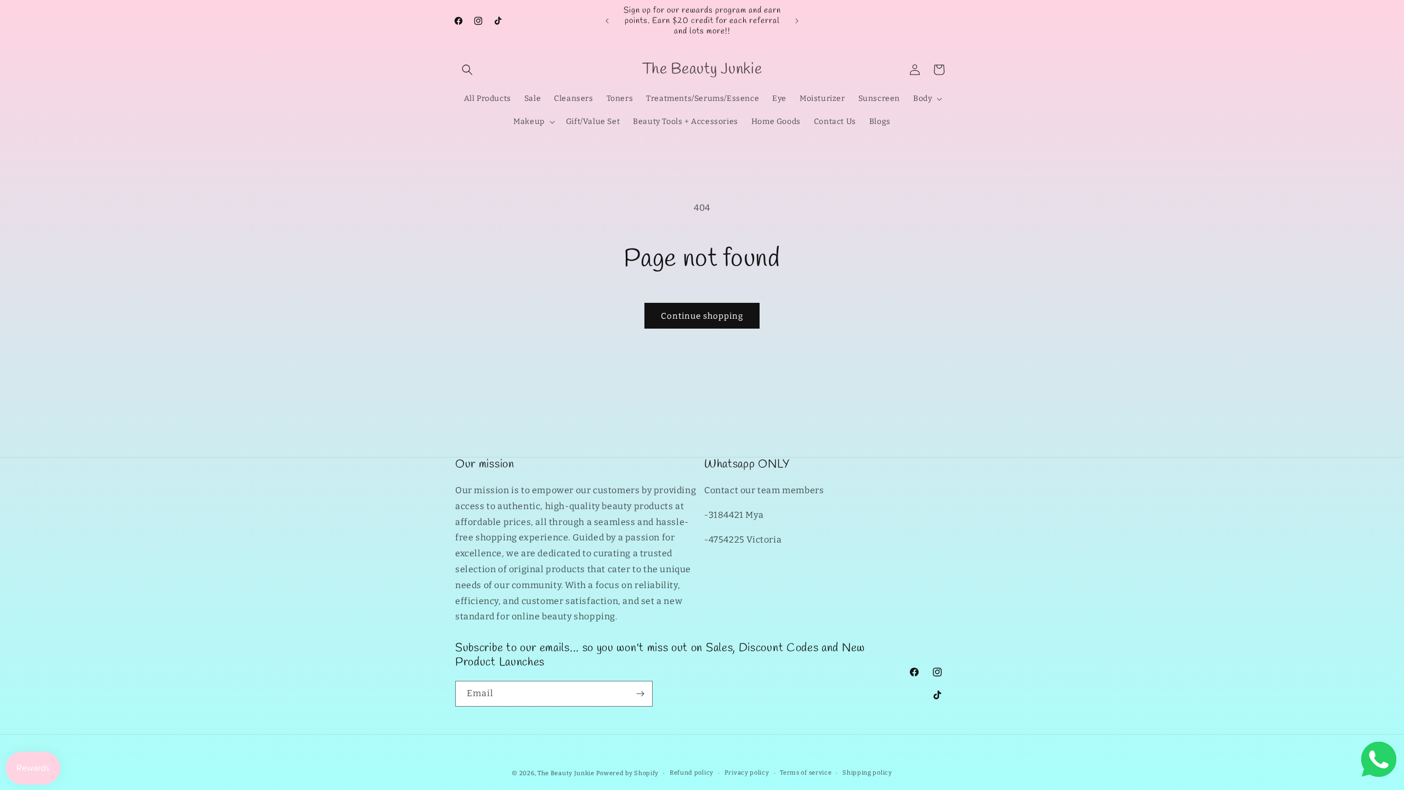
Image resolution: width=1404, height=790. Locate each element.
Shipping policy (867, 772)
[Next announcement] (797, 20)
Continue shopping (702, 316)
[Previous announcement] (607, 20)
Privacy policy (746, 772)
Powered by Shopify (627, 773)
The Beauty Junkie (566, 773)
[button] (467, 70)
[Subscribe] (640, 694)
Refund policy (692, 772)
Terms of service (805, 772)
